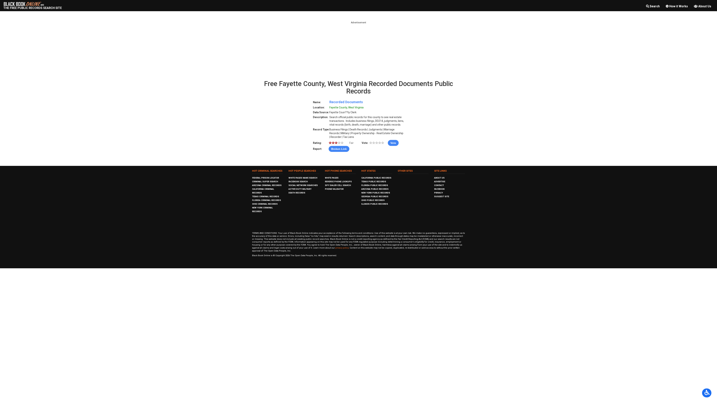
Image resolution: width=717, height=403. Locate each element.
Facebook (439, 189)
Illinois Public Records (374, 204)
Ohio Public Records (373, 200)
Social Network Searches (303, 185)
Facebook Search (298, 181)
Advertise (439, 181)
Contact (439, 185)
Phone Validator (334, 189)
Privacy (438, 193)
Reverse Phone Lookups (338, 181)
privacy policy (342, 248)
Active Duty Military (299, 189)
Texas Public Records (373, 181)
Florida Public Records (374, 185)
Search (655, 6)
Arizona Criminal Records (267, 185)
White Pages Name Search (302, 178)
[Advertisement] (358, 50)
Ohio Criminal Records (265, 204)
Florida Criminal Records (266, 200)
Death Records (296, 193)
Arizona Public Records (375, 189)
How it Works (678, 6)
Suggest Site (441, 196)
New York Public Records (375, 193)
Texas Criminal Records (265, 196)
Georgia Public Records (374, 196)
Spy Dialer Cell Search (338, 185)
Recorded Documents (346, 102)
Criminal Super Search (265, 181)
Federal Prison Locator (265, 178)
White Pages (332, 178)
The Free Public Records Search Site (32, 8)
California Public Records (376, 178)
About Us (704, 6)
